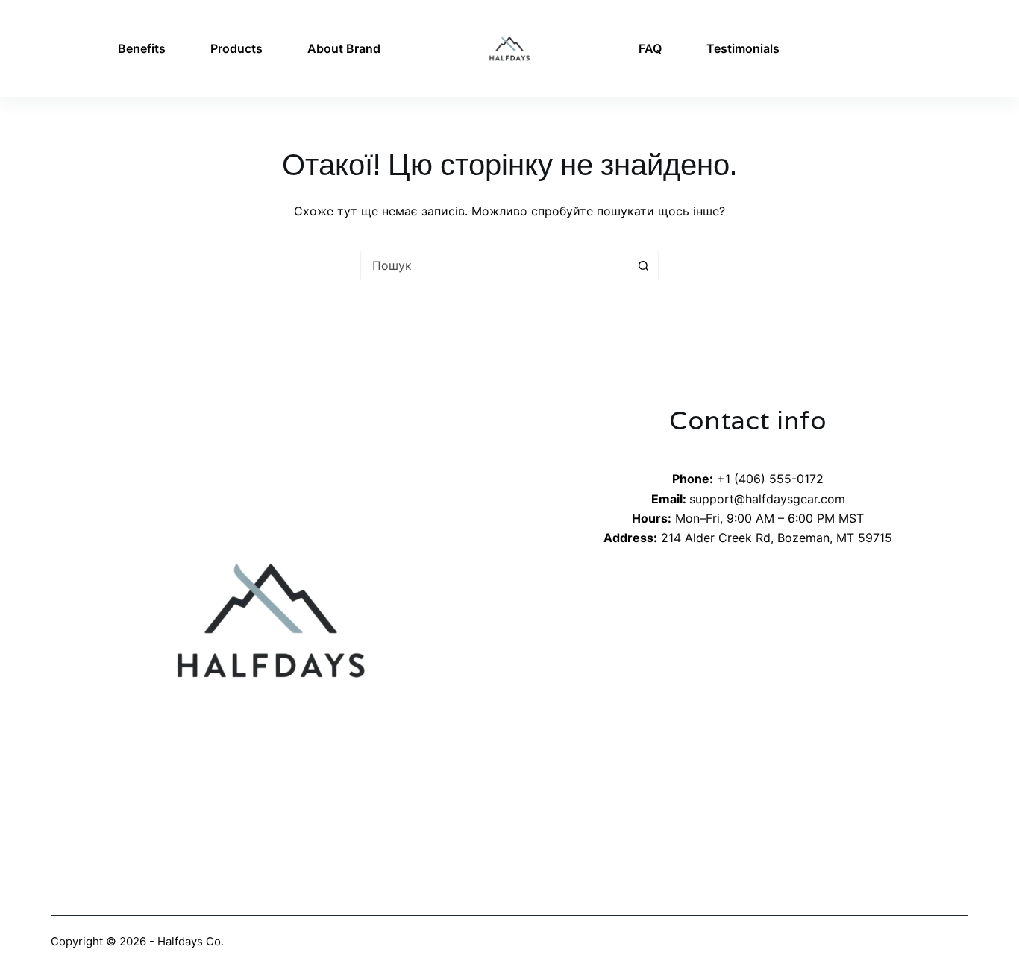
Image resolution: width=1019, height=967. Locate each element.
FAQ (650, 48)
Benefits (142, 48)
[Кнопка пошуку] (644, 265)
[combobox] (495, 265)
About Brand (343, 48)
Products (236, 48)
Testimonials (743, 48)
